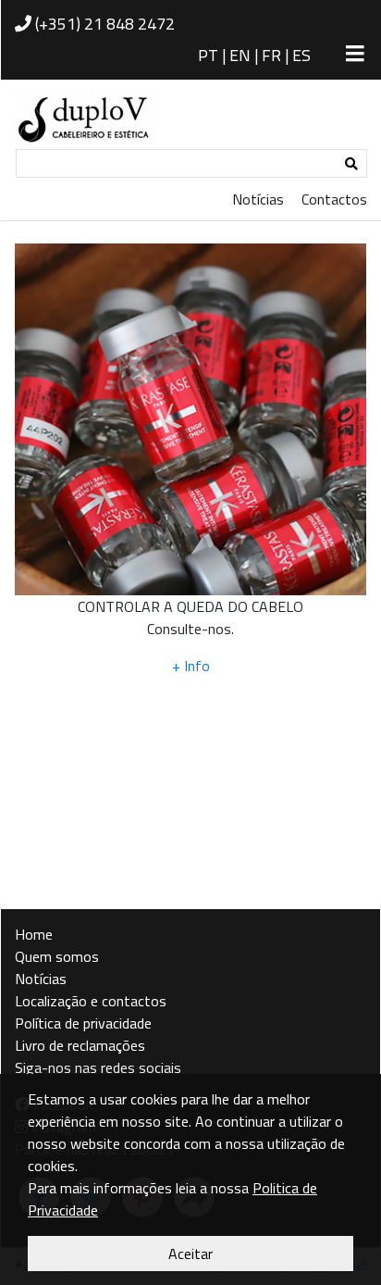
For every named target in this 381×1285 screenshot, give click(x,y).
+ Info (191, 666)
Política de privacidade (83, 1023)
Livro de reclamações (80, 1045)
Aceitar (190, 1253)
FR (271, 55)
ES (301, 55)
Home (34, 934)
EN (240, 55)
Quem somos (57, 956)
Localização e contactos (90, 1001)
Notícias (258, 199)
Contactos (334, 199)
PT (208, 55)
